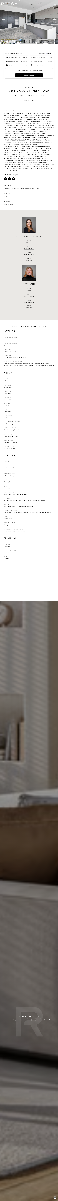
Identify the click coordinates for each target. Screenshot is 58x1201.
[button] (21, 53)
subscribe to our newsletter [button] (30, 1028)
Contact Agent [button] (29, 101)
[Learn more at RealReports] (49, 53)
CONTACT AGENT (29, 314)
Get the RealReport (29, 75)
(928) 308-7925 (29, 249)
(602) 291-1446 (29, 296)
